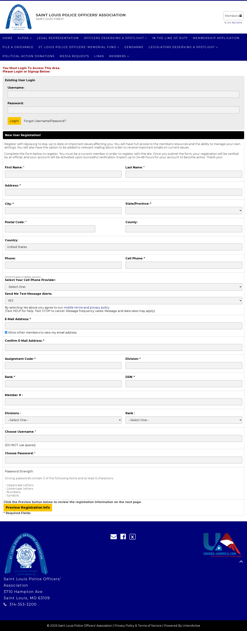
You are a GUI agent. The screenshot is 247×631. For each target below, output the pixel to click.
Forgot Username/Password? (45, 121)
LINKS (99, 56)
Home (8, 38)
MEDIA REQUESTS (74, 56)
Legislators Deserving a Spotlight (182, 47)
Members (232, 16)
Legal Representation (58, 38)
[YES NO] (123, 300)
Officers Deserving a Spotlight (114, 38)
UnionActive (191, 625)
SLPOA (24, 38)
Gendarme (134, 47)
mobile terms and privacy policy (86, 307)
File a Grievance (18, 47)
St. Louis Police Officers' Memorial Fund (78, 47)
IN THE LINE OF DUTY (170, 38)
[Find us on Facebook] (124, 537)
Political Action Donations (29, 56)
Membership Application (216, 38)
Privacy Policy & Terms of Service (138, 625)
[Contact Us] (114, 537)
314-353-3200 (234, 22)
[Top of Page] (241, 561)
